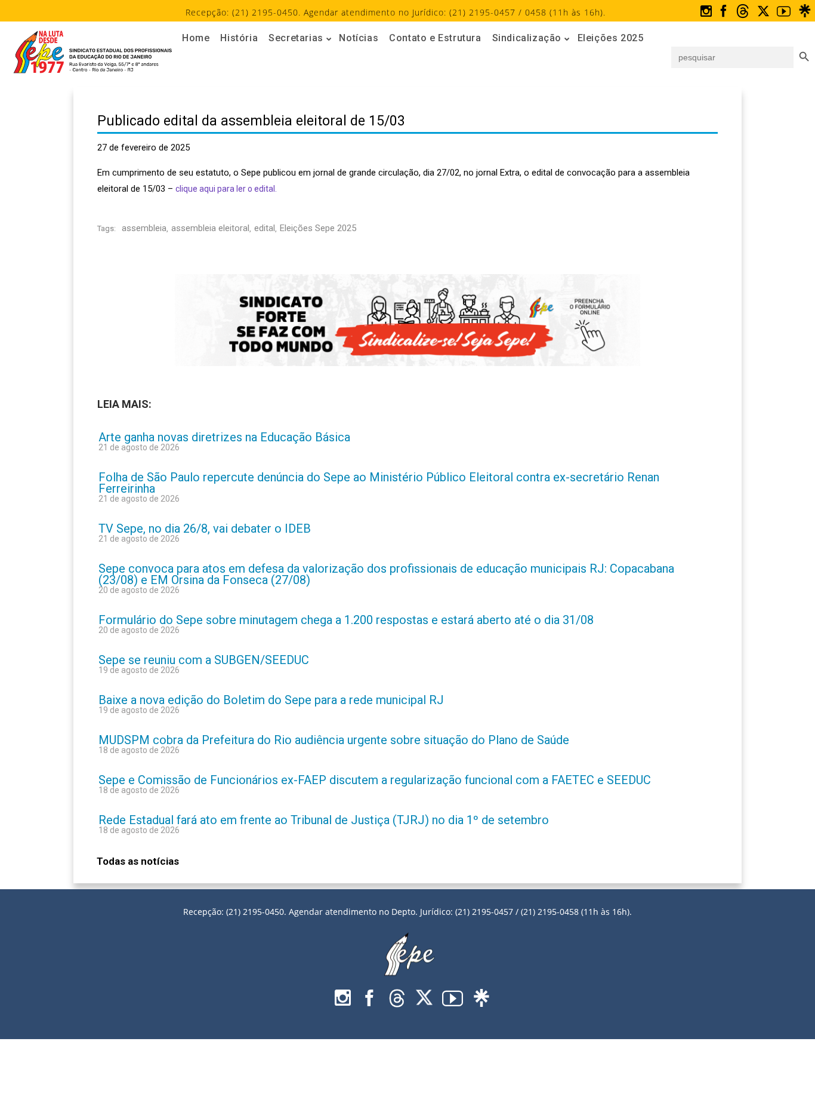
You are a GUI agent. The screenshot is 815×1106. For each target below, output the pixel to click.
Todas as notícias (138, 861)
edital (264, 228)
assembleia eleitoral (210, 228)
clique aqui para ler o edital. (226, 188)
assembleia (144, 228)
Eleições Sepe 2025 (318, 228)
